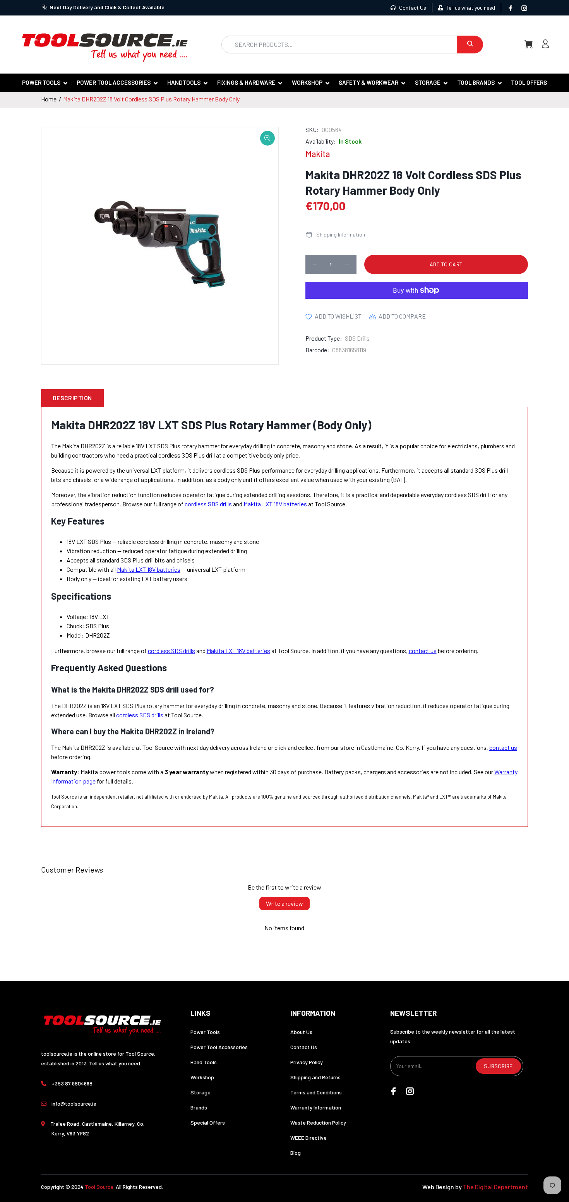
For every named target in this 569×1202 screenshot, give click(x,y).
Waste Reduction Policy (318, 1122)
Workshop (202, 1077)
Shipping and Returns (315, 1077)
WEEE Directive (308, 1137)
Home (49, 99)
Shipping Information (340, 234)
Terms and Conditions (316, 1092)
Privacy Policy (306, 1062)
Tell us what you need (470, 7)
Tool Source (99, 1186)
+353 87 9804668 (72, 1083)
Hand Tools (203, 1062)
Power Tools (205, 1032)
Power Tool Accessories (219, 1047)
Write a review (284, 903)
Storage (200, 1092)
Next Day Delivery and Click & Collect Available (107, 7)
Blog (295, 1152)
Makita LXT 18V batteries (275, 504)
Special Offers (207, 1122)
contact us (423, 650)
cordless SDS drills (208, 504)
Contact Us (412, 7)
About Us (301, 1032)
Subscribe (498, 1066)
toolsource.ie (56, 1053)
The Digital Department (495, 1186)
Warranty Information (315, 1107)
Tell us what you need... (116, 1063)
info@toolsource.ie (73, 1103)
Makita (317, 153)
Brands (198, 1107)
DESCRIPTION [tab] (72, 397)
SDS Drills (357, 338)
